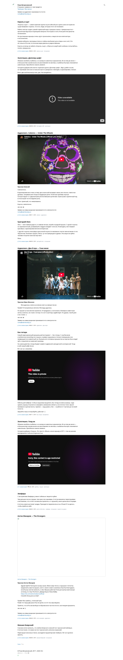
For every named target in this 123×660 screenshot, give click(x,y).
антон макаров (40, 618)
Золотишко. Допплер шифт (29, 58)
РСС (42, 651)
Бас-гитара (22, 332)
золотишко (47, 126)
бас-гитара (39, 414)
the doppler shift (40, 126)
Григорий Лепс (24, 222)
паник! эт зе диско (61, 509)
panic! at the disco (41, 509)
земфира (48, 509)
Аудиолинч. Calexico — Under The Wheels (35, 133)
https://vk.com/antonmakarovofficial (32, 594)
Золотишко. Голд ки (26, 421)
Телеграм (21, 9)
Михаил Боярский (25, 625)
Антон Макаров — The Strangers (31, 516)
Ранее (19, 644)
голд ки (41, 487)
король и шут (40, 51)
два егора (45, 325)
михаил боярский (41, 637)
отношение (47, 51)
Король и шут (23, 22)
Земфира (22, 494)
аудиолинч (44, 215)
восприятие (46, 414)
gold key (37, 487)
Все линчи (28, 9)
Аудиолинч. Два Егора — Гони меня (33, 248)
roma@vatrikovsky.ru (24, 14)
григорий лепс (40, 241)
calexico (38, 215)
